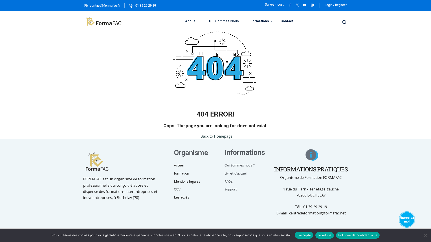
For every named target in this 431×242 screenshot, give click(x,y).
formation (181, 173)
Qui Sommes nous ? (239, 165)
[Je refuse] (425, 235)
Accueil (191, 21)
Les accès (181, 197)
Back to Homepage (216, 136)
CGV (177, 189)
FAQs (228, 181)
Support (230, 189)
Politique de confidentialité (357, 235)
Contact (287, 21)
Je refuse (325, 235)
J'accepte (304, 235)
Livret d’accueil (235, 173)
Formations (260, 21)
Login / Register (336, 5)
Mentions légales (187, 181)
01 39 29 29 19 (145, 5)
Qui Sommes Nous (224, 21)
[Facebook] (289, 4)
